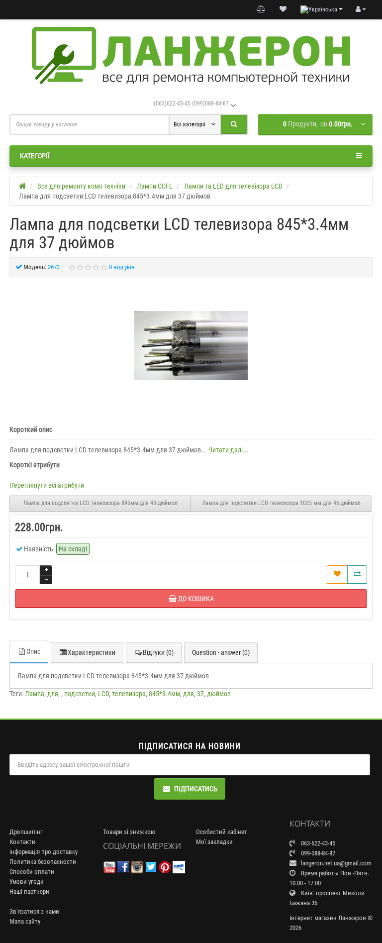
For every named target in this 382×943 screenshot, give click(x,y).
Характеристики (91, 652)
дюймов (219, 694)
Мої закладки (214, 841)
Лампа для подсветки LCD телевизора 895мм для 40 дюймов (100, 503)
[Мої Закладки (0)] (283, 9)
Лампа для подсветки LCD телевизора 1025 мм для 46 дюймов (281, 503)
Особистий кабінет (221, 832)
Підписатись (195, 789)
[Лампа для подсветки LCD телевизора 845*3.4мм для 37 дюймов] (191, 346)
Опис (33, 651)
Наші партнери (29, 891)
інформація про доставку (43, 851)
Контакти (22, 841)
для (52, 694)
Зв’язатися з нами (34, 911)
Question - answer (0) (221, 652)
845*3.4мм (164, 694)
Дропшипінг (26, 832)
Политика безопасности (42, 861)
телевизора (129, 694)
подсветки (79, 694)
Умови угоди (26, 881)
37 (200, 694)
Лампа (34, 694)
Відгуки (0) (158, 652)
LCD (103, 694)
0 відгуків (122, 267)
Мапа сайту (24, 921)
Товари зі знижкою (129, 832)
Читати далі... (228, 450)
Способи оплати (31, 871)
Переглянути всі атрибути (46, 485)
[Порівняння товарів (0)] (261, 9)
